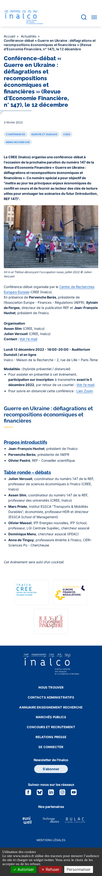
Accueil (10, 36)
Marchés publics (51, 717)
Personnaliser (79, 869)
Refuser (52, 869)
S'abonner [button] (51, 769)
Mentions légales (51, 840)
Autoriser (25, 869)
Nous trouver (51, 687)
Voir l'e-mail (28, 339)
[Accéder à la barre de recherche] (84, 17)
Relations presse (51, 737)
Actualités (29, 36)
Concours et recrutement (51, 727)
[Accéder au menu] (94, 17)
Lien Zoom (84, 391)
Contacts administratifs (51, 697)
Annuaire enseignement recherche (51, 707)
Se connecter (50, 747)
